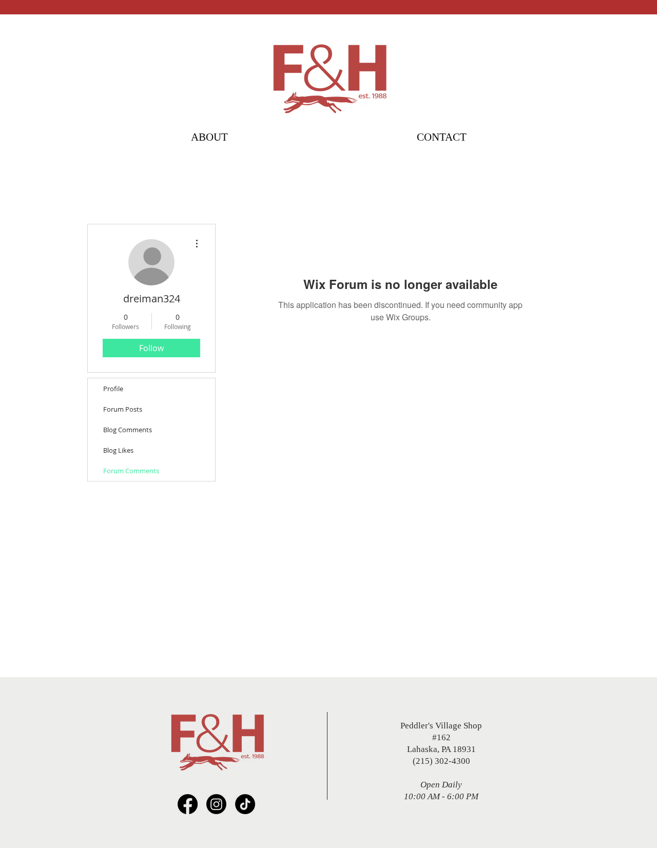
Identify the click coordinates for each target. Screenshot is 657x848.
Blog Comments (127, 429)
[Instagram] (216, 804)
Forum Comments (131, 470)
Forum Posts (122, 409)
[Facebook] (188, 804)
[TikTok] (245, 804)
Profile (113, 388)
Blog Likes (118, 450)
